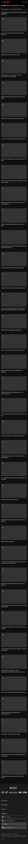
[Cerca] (23, 2)
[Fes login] (26, 2)
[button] (14, 800)
